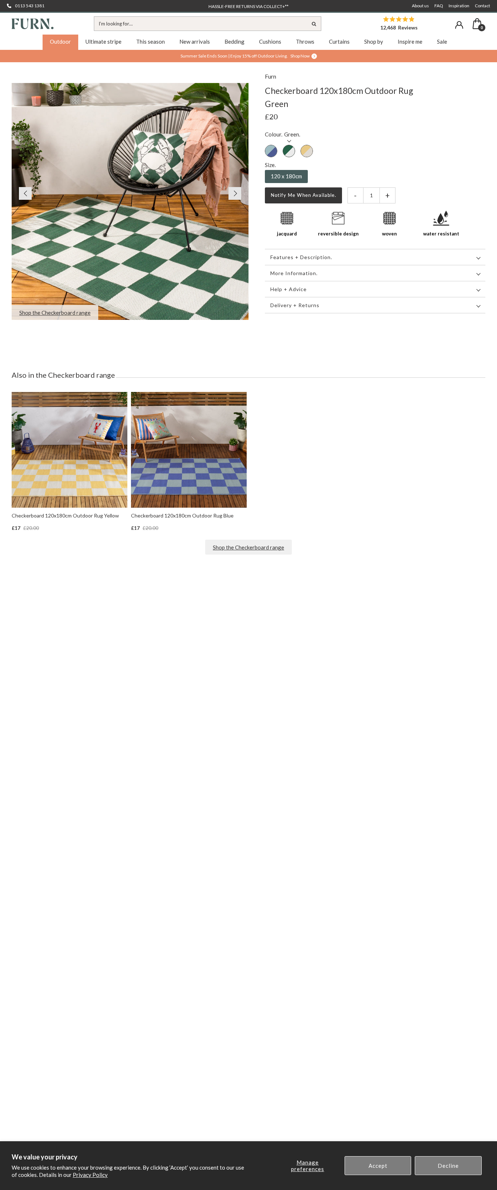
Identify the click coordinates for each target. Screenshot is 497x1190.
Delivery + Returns (294, 305)
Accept (378, 1165)
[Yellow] (307, 151)
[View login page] (459, 25)
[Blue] (271, 151)
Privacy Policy (90, 1174)
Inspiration (459, 5)
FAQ (438, 5)
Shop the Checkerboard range (248, 547)
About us (420, 5)
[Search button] (314, 23)
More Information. (294, 273)
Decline (448, 1165)
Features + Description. (301, 257)
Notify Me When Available (303, 195)
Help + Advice (288, 289)
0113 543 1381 (29, 5)
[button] (21, 193)
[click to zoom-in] (130, 201)
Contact (482, 5)
